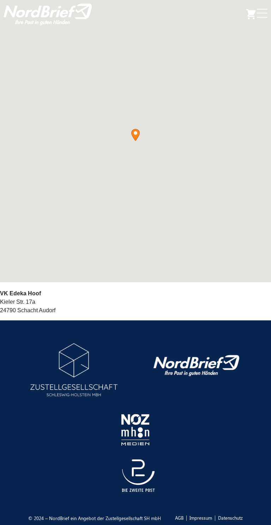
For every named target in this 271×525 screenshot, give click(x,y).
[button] (135, 135)
